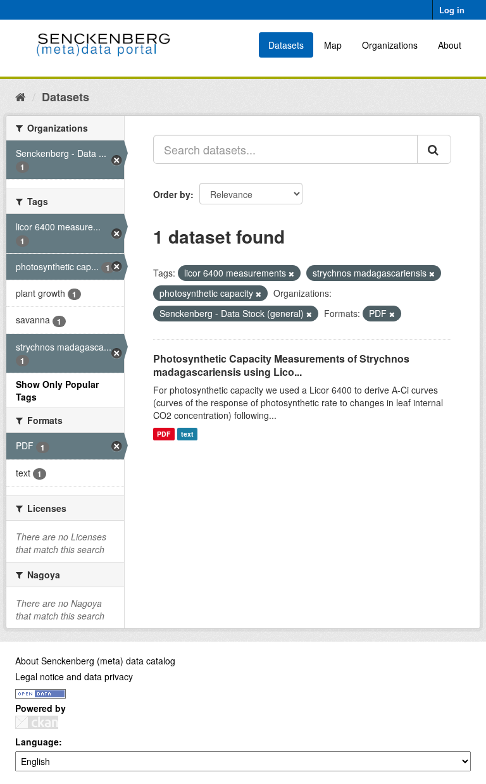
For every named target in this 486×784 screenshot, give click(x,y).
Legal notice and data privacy (74, 676)
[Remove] (291, 273)
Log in (451, 10)
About (449, 45)
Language (37, 741)
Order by (171, 194)
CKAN (36, 722)
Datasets (286, 45)
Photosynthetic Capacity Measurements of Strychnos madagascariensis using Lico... (281, 365)
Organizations (390, 45)
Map (333, 45)
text (187, 434)
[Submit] (434, 149)
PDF (163, 434)
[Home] (20, 96)
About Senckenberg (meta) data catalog (95, 660)
